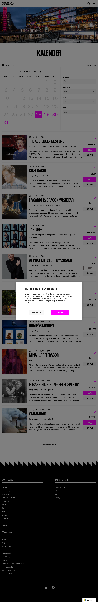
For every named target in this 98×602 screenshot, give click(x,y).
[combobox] (89, 600)
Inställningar (36, 312)
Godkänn (60, 312)
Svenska (89, 600)
